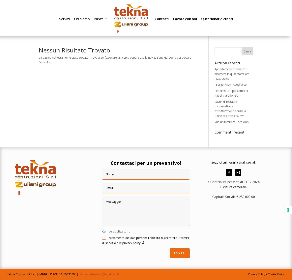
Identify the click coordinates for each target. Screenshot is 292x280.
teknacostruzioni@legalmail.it (99, 274)
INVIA (179, 253)
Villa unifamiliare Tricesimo (232, 122)
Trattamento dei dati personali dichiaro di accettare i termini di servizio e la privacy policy (145, 240)
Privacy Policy (257, 274)
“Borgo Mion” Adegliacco (231, 84)
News (98, 18)
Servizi (64, 18)
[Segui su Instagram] (238, 172)
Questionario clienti (217, 18)
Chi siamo (82, 18)
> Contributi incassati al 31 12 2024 (233, 182)
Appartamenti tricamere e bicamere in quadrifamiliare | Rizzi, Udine (233, 73)
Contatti (162, 18)
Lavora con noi (185, 18)
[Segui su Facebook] (229, 172)
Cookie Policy (276, 274)
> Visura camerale (233, 187)
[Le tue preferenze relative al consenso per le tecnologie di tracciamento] (288, 210)
